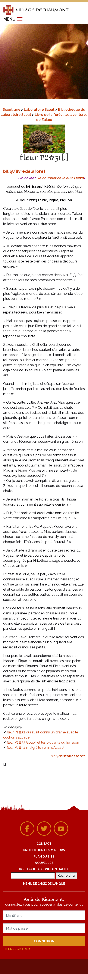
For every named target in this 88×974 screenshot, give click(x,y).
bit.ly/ (68, 756)
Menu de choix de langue (44, 883)
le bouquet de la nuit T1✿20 (61, 178)
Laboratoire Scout (39, 110)
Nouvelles (44, 863)
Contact (44, 843)
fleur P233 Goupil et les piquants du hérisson (43, 742)
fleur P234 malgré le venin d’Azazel (35, 748)
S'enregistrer (17, 949)
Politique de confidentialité (44, 869)
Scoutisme (12, 110)
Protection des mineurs (44, 850)
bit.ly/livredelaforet (24, 171)
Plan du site (44, 856)
